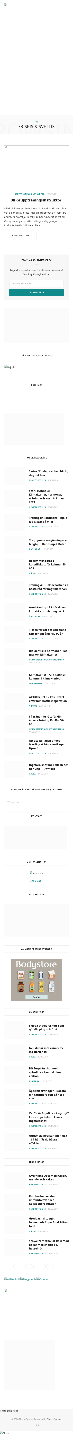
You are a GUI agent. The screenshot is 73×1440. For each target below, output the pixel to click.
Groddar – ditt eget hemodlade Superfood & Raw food (48, 1222)
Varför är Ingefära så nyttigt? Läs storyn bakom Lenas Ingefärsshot (49, 1117)
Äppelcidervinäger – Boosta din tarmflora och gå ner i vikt (47, 1094)
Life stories (35, 683)
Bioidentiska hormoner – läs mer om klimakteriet (48, 652)
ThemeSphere (54, 1419)
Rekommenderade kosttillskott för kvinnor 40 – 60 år (48, 564)
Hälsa (32, 573)
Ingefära (34, 1081)
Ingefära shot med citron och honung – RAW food (49, 766)
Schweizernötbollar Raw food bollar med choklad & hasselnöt (49, 1244)
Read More (36, 881)
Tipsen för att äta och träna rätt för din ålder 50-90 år (47, 631)
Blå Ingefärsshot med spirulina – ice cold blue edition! (45, 1072)
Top (37, 1424)
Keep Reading (20, 235)
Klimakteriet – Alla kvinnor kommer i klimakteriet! (47, 676)
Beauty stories (37, 480)
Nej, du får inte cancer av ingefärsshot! (46, 1050)
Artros (33, 706)
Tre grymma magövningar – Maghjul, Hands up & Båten (48, 542)
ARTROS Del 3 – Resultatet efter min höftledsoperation (48, 699)
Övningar (34, 549)
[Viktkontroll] (12, 1279)
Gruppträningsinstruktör (29, 194)
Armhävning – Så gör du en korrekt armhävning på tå (47, 609)
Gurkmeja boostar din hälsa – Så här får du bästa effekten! (48, 1139)
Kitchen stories (38, 1184)
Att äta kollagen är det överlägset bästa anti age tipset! (46, 744)
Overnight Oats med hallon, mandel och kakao (48, 1177)
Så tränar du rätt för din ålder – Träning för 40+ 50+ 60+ (46, 720)
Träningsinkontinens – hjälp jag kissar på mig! (48, 519)
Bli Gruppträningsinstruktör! (36, 200)
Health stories (37, 507)
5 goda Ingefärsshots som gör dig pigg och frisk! (46, 1027)
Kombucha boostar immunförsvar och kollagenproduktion (42, 1200)
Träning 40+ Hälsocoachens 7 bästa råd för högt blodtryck (48, 587)
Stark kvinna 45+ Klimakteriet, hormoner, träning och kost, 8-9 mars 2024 (47, 496)
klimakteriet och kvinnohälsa (46, 659)
